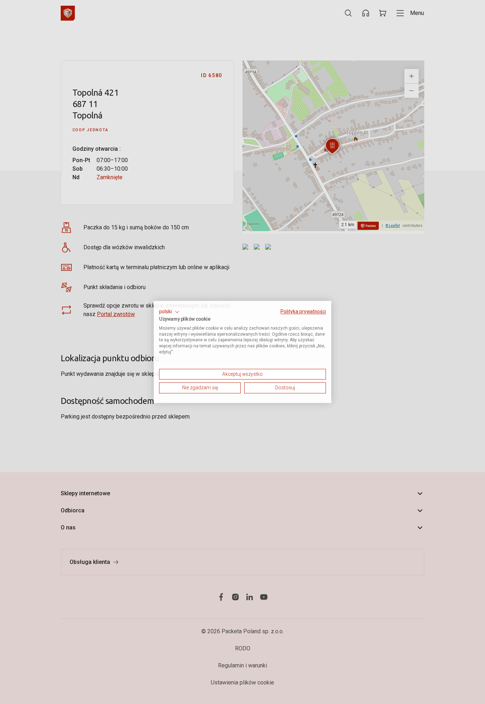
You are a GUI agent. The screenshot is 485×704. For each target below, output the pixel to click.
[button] (169, 312)
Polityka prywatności (303, 311)
